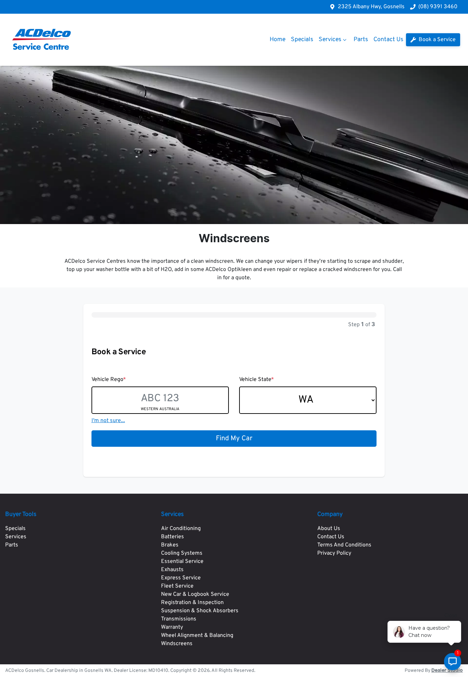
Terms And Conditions (344, 545)
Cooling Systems (181, 553)
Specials (302, 40)
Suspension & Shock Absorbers (199, 610)
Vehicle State (256, 379)
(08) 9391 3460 (437, 6)
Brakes (169, 545)
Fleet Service (177, 586)
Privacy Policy (334, 553)
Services (330, 40)
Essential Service (182, 561)
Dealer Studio (447, 670)
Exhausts (172, 569)
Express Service (181, 578)
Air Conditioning (181, 528)
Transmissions (178, 619)
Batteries (172, 536)
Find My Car (234, 438)
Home (277, 40)
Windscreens (177, 643)
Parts (361, 40)
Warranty (172, 627)
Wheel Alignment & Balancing (197, 635)
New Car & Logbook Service (195, 594)
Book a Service (436, 39)
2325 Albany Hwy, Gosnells (371, 6)
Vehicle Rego (108, 379)
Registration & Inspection (192, 602)
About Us (328, 528)
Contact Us (388, 40)
